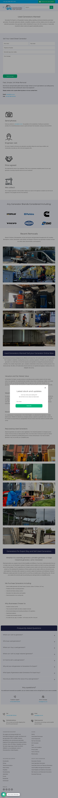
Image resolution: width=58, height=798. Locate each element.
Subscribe (29, 405)
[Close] (45, 388)
